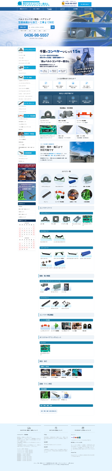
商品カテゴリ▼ (23, 8)
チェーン (42, 308)
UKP (40, 30)
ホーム (35, 463)
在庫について (21, 211)
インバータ (64, 291)
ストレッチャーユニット (76, 224)
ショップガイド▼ (62, 9)
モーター (42, 291)
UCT (44, 30)
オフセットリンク (54, 308)
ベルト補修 (74, 330)
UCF (35, 30)
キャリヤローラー (44, 241)
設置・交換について (23, 214)
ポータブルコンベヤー (55, 399)
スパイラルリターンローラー (73, 258)
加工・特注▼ (36, 8)
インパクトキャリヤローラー (59, 241)
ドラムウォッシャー (44, 399)
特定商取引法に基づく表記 (51, 463)
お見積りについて (22, 217)
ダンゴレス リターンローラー (60, 267)
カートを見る (89, 8)
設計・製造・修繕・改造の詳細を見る (49, 411)
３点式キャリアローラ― (24, 80)
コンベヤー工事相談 (49, 9)
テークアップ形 (65, 223)
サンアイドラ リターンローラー (46, 268)
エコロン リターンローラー (85, 258)
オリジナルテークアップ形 (24, 63)
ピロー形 (42, 223)
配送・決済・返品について (24, 209)
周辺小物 (84, 330)
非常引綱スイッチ (22, 121)
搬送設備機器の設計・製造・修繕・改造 (26, 148)
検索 (53, 27)
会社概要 (75, 8)
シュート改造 (74, 377)
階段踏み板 (64, 377)
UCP (30, 30)
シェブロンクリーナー (45, 330)
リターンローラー (44, 258)
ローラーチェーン (22, 106)
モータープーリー (54, 291)
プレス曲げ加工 (43, 377)
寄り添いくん (64, 399)
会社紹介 (20, 206)
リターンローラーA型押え (59, 258)
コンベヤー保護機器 (55, 330)
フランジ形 (53, 223)
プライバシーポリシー (62, 463)
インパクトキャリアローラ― (25, 83)
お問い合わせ (71, 463)
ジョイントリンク (65, 308)
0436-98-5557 (36, 35)
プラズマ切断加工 (54, 377)
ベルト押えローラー (66, 330)
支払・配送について (41, 463)
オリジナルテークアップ (87, 224)
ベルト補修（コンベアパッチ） (25, 126)
